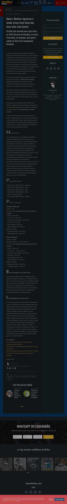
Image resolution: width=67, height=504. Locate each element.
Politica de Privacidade (10, 500)
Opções (51, 499)
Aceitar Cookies (59, 499)
